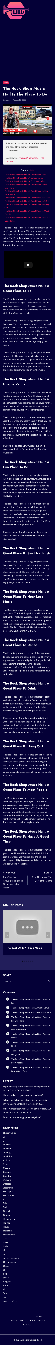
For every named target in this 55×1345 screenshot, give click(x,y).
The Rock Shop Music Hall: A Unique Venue (23, 178)
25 (4, 1136)
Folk (5, 1203)
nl (4, 1250)
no (4, 1254)
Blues (5, 1164)
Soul (5, 1293)
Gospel (6, 1211)
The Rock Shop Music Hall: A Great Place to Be (25, 174)
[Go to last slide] (7, 935)
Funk (5, 1207)
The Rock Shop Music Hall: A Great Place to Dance (27, 197)
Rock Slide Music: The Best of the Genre (41, 877)
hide (32, 170)
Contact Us (16, 1320)
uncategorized (10, 1301)
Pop (5, 1273)
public (6, 1277)
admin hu (7, 1156)
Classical (7, 1172)
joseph (8, 100)
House (6, 1226)
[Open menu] (49, 10)
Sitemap (27, 1325)
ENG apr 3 (8, 1191)
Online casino (9, 1262)
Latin (5, 1246)
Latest (6, 1242)
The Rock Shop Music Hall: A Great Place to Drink (26, 201)
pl (4, 1269)
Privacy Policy (37, 1320)
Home (39, 1316)
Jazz (5, 1238)
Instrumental (9, 1234)
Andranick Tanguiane (28, 158)
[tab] (22, 961)
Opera (6, 1266)
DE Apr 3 (7, 1180)
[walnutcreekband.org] (16, 10)
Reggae (6, 1281)
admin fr (7, 1148)
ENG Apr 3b (8, 1195)
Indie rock (8, 1230)
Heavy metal (9, 1219)
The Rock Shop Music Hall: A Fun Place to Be (24, 181)
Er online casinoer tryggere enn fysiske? (22, 1117)
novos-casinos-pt (11, 1258)
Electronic (8, 1187)
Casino (6, 1168)
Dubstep (7, 1183)
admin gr (7, 1152)
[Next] (48, 935)
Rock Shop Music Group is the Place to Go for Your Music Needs (13, 880)
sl (4, 1289)
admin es (7, 1144)
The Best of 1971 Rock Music (24, 948)
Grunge (6, 1215)
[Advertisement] (27, 48)
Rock (6, 83)
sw (4, 1297)
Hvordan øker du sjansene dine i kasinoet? (23, 1095)
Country (7, 1176)
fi (3, 1199)
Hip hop (6, 1222)
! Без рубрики (9, 1132)
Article (6, 1160)
